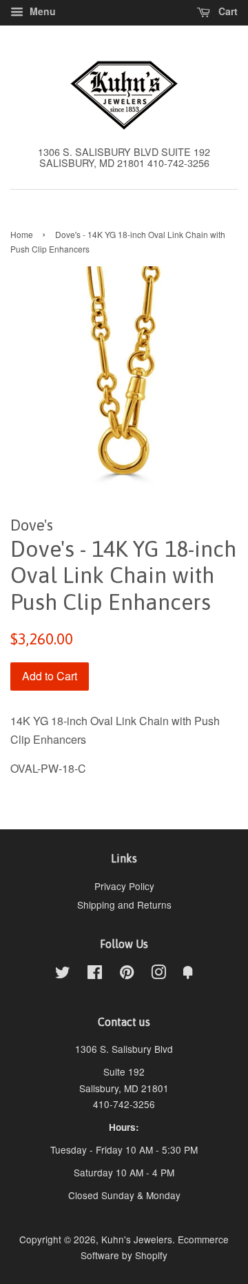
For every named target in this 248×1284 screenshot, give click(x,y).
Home (21, 234)
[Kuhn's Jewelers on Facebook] (95, 974)
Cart (227, 11)
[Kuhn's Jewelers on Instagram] (158, 974)
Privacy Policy (124, 886)
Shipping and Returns (124, 904)
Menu (41, 11)
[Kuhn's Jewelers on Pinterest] (126, 974)
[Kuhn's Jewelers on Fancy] (188, 974)
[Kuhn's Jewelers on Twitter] (62, 974)
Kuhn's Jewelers (136, 1239)
